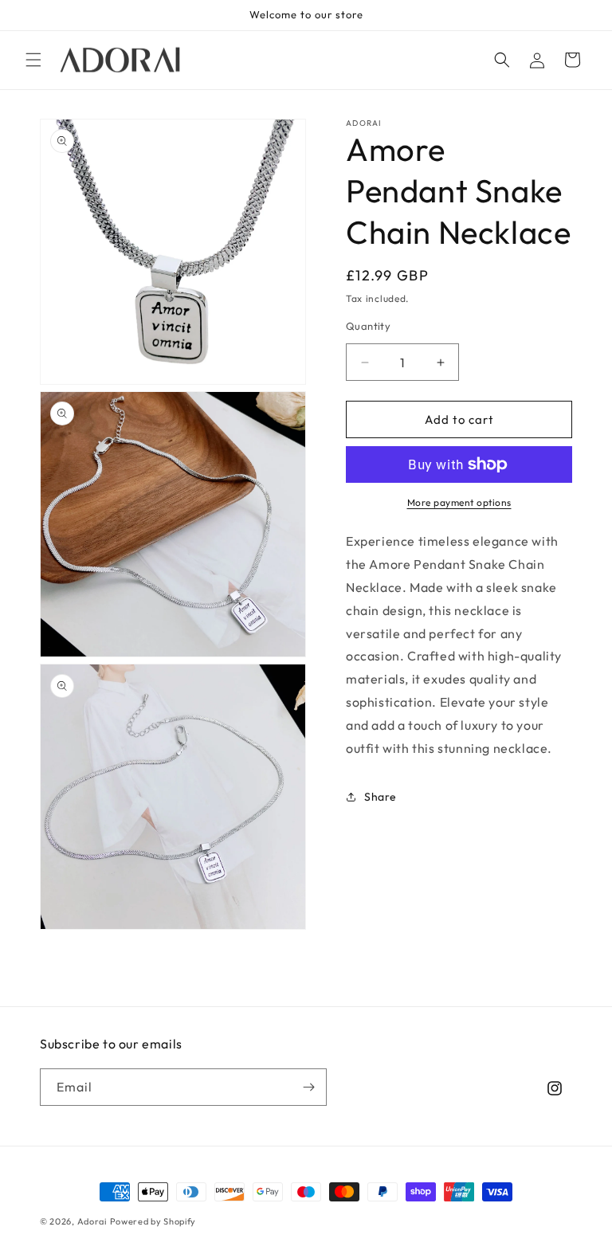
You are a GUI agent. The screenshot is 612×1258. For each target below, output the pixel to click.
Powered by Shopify (153, 1221)
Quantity (368, 325)
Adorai (92, 1221)
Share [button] (380, 797)
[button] (33, 59)
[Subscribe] (308, 1087)
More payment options (459, 502)
